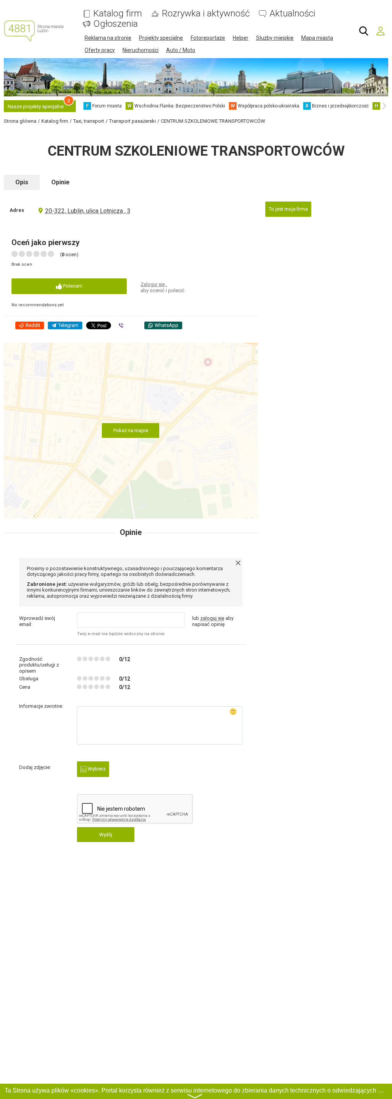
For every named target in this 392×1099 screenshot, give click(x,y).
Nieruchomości (140, 50)
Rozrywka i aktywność (206, 13)
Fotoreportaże (208, 38)
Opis (21, 182)
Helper (240, 38)
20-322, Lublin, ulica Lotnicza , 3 (88, 211)
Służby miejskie (275, 38)
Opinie (60, 182)
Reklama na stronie (108, 38)
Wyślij (105, 834)
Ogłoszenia (115, 24)
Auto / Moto (180, 50)
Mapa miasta (317, 38)
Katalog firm (117, 13)
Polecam (72, 286)
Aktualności (292, 13)
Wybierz (96, 769)
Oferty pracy (100, 50)
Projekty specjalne (161, 38)
